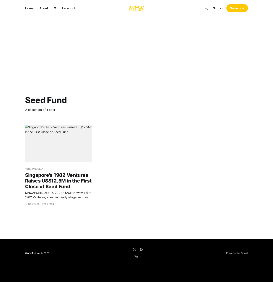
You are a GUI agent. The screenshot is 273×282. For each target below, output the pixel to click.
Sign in (218, 8)
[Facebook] (141, 249)
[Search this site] (206, 8)
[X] (134, 249)
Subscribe (237, 8)
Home (29, 8)
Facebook (69, 8)
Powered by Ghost (237, 253)
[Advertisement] (136, 44)
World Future (32, 253)
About (43, 8)
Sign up (138, 256)
